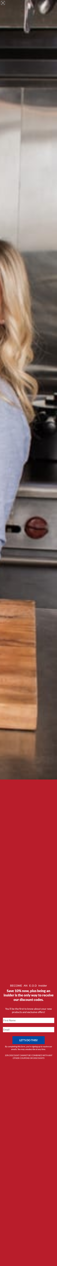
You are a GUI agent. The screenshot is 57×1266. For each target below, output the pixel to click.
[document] (28, 633)
